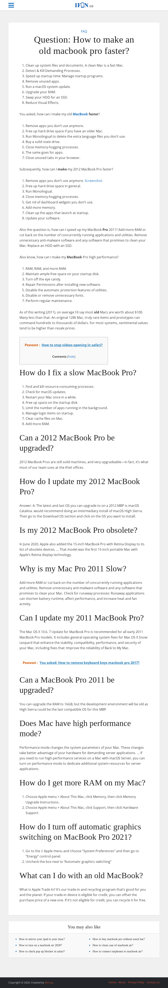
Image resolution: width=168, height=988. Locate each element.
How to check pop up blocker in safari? (42, 951)
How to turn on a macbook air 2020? (40, 945)
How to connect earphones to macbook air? (118, 951)
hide (71, 356)
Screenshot (93, 180)
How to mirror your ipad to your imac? (42, 939)
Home (112, 982)
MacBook (80, 114)
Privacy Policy (136, 982)
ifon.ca (49, 982)
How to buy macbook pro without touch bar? (119, 939)
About (122, 982)
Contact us (153, 982)
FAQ (84, 31)
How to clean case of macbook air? (113, 945)
